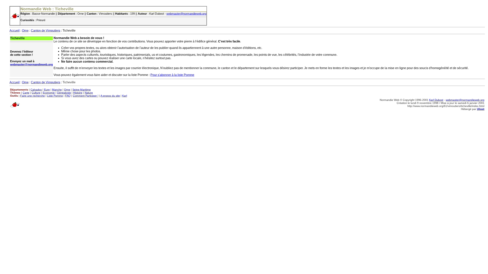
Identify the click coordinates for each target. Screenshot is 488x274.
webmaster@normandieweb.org (186, 13)
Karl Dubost (436, 99)
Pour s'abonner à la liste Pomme (172, 74)
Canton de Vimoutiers (45, 30)
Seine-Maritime (81, 89)
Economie (49, 92)
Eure (47, 89)
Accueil (15, 30)
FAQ (68, 95)
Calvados (36, 89)
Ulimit (480, 109)
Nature (89, 92)
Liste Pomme (55, 95)
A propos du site (110, 95)
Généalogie (64, 92)
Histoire (77, 92)
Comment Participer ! (85, 95)
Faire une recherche (32, 95)
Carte (26, 92)
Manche (57, 89)
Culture (36, 92)
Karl (124, 95)
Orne (25, 30)
